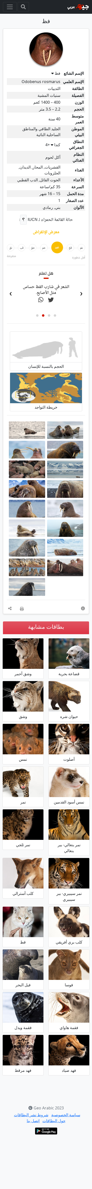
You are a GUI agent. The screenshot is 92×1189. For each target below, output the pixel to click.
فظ (57, 73)
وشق (23, 715)
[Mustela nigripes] (69, 781)
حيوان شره (69, 715)
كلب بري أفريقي (69, 941)
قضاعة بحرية (68, 672)
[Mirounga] (23, 963)
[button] (55, 314)
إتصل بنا (33, 1119)
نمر (23, 801)
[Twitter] (50, 300)
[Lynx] (23, 695)
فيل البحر (23, 984)
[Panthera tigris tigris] (69, 823)
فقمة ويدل (23, 1026)
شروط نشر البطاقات (31, 1114)
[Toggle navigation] (23, 7)
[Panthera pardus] (23, 781)
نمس (23, 758)
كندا (52, 144)
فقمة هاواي (69, 1026)
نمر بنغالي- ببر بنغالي (69, 846)
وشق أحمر (23, 672)
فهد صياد (69, 1069)
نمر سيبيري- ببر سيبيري (69, 895)
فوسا (69, 984)
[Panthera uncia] (23, 823)
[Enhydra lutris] (69, 652)
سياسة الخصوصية (65, 1114)
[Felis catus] (23, 921)
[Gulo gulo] (69, 695)
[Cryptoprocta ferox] (69, 963)
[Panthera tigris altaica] (69, 872)
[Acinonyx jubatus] (69, 1049)
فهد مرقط (23, 1069)
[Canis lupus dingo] (23, 872)
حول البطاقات (54, 1119)
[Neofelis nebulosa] (23, 1049)
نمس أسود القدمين (69, 801)
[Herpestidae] (23, 738)
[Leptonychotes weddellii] (23, 1006)
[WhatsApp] (41, 300)
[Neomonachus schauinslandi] (69, 1006)
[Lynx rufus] (23, 652)
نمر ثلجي (23, 843)
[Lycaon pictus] (69, 921)
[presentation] (81, 292)
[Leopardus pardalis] (69, 738)
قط (23, 941)
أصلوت (69, 758)
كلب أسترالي (23, 892)
